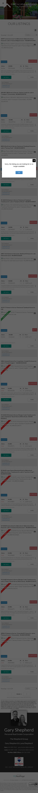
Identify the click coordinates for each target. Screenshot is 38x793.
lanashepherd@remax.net (26, 750)
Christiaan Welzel (14, 780)
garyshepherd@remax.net (26, 747)
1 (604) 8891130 (6, 85)
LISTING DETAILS (6, 77)
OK (19, 172)
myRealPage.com (19, 776)
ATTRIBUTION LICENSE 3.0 (28, 780)
